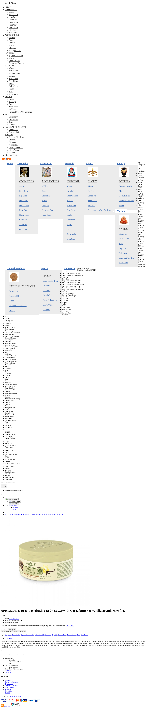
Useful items (124, 195)
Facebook (7, 706)
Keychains (71, 191)
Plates (121, 205)
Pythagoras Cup (126, 186)
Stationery (123, 234)
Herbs (11, 300)
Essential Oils (15, 296)
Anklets (91, 205)
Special (48, 275)
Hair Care (23, 200)
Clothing (45, 205)
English (17, 501)
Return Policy (9, 689)
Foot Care (23, 210)
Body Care (24, 215)
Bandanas (46, 195)
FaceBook (8, 671)
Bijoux (92, 181)
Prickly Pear (76, 635)
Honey (12, 310)
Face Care (23, 191)
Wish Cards (124, 238)
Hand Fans (46, 215)
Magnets (70, 186)
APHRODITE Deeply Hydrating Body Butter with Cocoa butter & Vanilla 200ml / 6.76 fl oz (34, 514)
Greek (16, 503)
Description (8, 638)
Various (124, 228)
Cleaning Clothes (126, 258)
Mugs (121, 191)
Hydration (47, 635)
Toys (121, 243)
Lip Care (23, 195)
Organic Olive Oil (38, 635)
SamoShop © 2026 (15, 696)
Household (123, 262)
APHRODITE (14, 619)
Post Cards (71, 210)
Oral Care (23, 229)
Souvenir (73, 181)
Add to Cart (12, 629)
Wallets (45, 186)
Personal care (48, 210)
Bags (44, 191)
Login (14, 509)
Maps (69, 224)
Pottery (124, 181)
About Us (8, 680)
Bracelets (92, 195)
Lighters (122, 248)
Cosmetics (26, 181)
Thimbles (71, 239)
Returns (7, 693)
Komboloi (47, 295)
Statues (70, 200)
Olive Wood (48, 305)
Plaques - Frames (126, 200)
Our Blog (8, 672)
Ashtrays (123, 253)
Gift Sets (23, 219)
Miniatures (71, 205)
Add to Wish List (6, 631)
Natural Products (22, 286)
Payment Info (9, 684)
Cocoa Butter (62, 635)
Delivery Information (11, 682)
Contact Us (8, 691)
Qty (2, 629)
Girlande (46, 290)
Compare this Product (19, 631)
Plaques (46, 309)
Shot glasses (72, 195)
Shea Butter (84, 635)
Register (15, 507)
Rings (90, 186)
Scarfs (44, 200)
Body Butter (16, 635)
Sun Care (23, 224)
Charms (46, 285)
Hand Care (24, 205)
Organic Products (26, 635)
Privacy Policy (9, 687)
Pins (68, 229)
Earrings (91, 191)
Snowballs (71, 234)
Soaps (22, 186)
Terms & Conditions (11, 685)
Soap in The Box (50, 281)
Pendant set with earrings (99, 210)
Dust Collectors (50, 300)
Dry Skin (54, 635)
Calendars (71, 219)
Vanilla (69, 635)
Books (69, 215)
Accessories (50, 181)
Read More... (70, 626)
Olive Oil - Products (18, 305)
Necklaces (92, 200)
